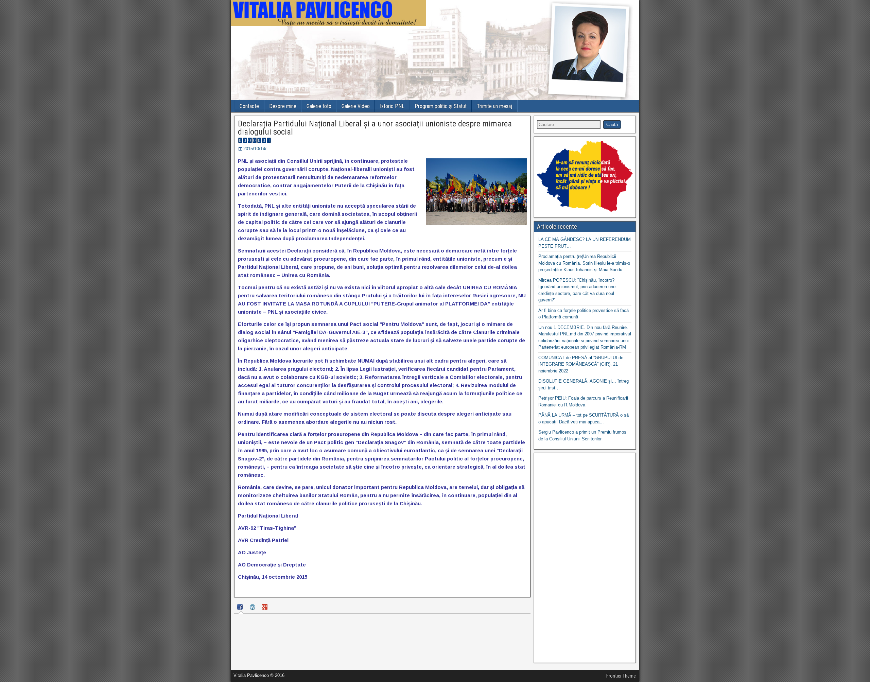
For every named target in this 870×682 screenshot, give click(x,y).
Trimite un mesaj (494, 106)
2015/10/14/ (254, 148)
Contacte (249, 106)
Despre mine (282, 106)
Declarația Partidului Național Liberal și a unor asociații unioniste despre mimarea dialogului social (375, 128)
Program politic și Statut (441, 106)
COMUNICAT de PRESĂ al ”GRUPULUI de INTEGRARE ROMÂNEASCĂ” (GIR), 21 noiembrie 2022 (580, 364)
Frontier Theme (621, 676)
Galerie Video (356, 106)
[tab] (241, 608)
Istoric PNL (392, 106)
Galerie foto (319, 106)
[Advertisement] (585, 558)
